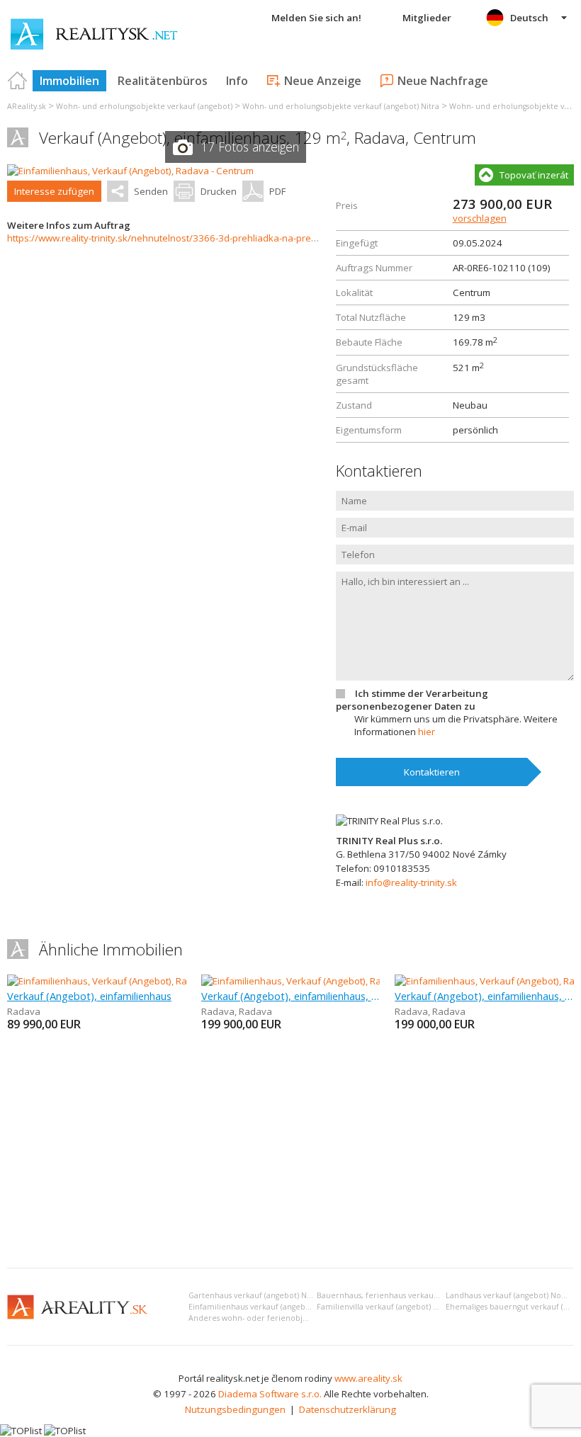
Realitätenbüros (163, 81)
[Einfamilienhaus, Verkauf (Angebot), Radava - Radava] (316, 981)
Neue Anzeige (322, 81)
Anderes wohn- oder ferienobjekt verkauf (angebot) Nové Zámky (309, 1318)
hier (426, 731)
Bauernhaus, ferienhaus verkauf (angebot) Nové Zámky (419, 1295)
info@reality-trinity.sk (411, 882)
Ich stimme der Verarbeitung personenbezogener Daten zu (412, 699)
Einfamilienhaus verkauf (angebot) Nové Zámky (275, 1307)
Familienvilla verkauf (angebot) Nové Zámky (398, 1307)
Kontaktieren (432, 772)
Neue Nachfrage (442, 81)
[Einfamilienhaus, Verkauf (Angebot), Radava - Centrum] (130, 170)
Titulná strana (17, 80)
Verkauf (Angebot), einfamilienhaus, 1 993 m (484, 996)
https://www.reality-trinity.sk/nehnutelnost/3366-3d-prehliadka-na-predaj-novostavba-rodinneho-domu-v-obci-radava (262, 238)
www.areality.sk (368, 1378)
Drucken (219, 191)
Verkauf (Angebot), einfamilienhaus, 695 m (290, 996)
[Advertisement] (290, 1151)
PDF (277, 191)
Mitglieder (426, 17)
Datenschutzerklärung (347, 1409)
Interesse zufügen (54, 191)
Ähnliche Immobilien (111, 949)
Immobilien (69, 81)
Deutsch (529, 17)
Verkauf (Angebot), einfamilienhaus (89, 996)
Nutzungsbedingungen (235, 1409)
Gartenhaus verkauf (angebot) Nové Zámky (267, 1295)
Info (237, 81)
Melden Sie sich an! (316, 17)
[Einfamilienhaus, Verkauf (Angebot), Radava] (102, 981)
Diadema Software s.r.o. (270, 1393)
